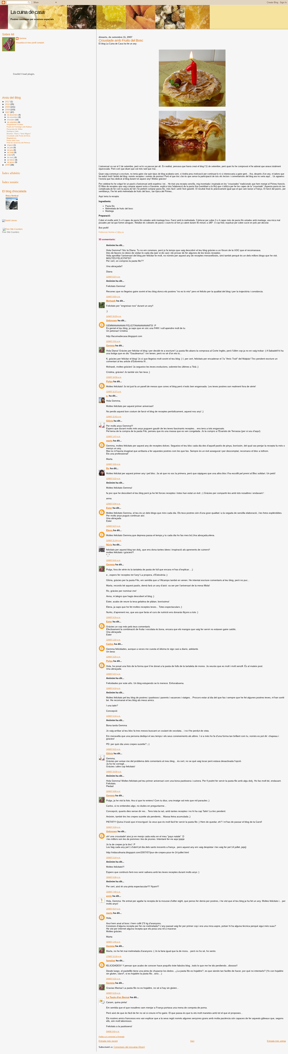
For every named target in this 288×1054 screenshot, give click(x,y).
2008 (7, 109)
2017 (7, 101)
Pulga (109, 381)
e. (107, 395)
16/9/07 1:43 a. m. (113, 942)
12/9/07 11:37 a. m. (113, 392)
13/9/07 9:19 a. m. (113, 617)
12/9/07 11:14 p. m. (113, 540)
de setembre (12, 122)
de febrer (11, 160)
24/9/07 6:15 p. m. (113, 993)
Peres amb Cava (13, 140)
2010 (7, 104)
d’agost (10, 145)
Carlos (110, 644)
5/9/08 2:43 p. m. (113, 1031)
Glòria (109, 420)
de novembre (12, 117)
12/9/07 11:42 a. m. (113, 417)
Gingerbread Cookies (15, 124)
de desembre (12, 115)
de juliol (10, 148)
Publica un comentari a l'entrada (111, 1037)
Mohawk (111, 300)
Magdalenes (11, 138)
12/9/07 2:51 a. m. (113, 341)
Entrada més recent (108, 1041)
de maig (10, 152)
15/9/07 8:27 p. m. (113, 909)
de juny (10, 150)
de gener (11, 162)
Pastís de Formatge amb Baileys (19, 127)
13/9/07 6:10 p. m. (113, 688)
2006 (7, 165)
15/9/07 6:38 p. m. (113, 877)
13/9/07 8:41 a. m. (113, 560)
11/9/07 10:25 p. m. (113, 316)
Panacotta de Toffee (14, 129)
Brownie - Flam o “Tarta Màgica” (19, 134)
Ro (107, 468)
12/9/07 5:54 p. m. (113, 504)
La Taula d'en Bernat (118, 997)
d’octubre (11, 120)
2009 (7, 107)
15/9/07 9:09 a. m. (113, 791)
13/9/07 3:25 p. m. (113, 657)
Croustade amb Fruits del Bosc (18, 136)
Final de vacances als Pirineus (18, 143)
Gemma (110, 345)
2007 (7, 112)
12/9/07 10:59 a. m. (114, 377)
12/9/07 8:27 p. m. (113, 526)
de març (10, 157)
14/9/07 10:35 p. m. (114, 772)
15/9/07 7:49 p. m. (113, 892)
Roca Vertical (12, 196)
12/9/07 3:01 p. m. (113, 464)
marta (109, 440)
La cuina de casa (27, 12)
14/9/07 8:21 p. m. (113, 749)
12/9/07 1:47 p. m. (113, 436)
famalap (110, 960)
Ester (109, 508)
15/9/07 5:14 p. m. (113, 858)
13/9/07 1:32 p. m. (113, 640)
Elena (109, 530)
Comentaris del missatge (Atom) (129, 1047)
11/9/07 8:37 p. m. (113, 277)
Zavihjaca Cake (12, 131)
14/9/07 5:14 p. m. (113, 716)
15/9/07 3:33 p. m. (113, 827)
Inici (192, 1041)
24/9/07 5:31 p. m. (113, 979)
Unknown (111, 320)
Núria (109, 544)
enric (109, 896)
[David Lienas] (9, 220)
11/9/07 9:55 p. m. (113, 297)
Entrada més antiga (276, 1041)
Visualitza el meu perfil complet (30, 43)
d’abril (9, 155)
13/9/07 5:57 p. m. (113, 674)
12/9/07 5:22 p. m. (113, 479)
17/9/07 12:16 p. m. (114, 956)
